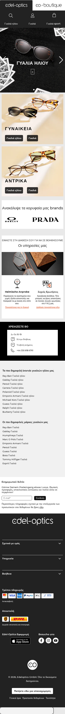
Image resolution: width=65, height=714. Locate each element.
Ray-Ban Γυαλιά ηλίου (13, 375)
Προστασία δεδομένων (33, 698)
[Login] (32, 16)
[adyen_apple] (37, 595)
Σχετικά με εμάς (11, 543)
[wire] (47, 595)
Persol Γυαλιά (9, 447)
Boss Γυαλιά (8, 455)
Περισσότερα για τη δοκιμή (17, 307)
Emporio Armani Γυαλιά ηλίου (18, 395)
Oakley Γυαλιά (10, 431)
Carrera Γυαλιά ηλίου (13, 387)
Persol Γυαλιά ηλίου (12, 383)
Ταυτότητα (51, 698)
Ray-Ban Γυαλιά (10, 427)
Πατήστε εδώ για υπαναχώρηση (32, 691)
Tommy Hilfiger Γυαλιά (14, 459)
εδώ (41, 507)
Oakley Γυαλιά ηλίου (12, 379)
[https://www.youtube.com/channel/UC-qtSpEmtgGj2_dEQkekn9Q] (55, 641)
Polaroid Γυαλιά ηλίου (13, 391)
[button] (16, 5)
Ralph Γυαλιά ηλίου (12, 407)
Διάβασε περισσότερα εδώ (48, 307)
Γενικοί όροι (15, 698)
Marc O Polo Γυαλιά (12, 439)
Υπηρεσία (8, 558)
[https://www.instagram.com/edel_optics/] (48, 641)
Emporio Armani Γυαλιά (15, 443)
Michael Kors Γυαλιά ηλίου (16, 399)
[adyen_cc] (4, 595)
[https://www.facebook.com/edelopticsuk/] (41, 641)
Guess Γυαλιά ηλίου (12, 403)
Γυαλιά (32, 23)
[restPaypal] (28, 595)
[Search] (11, 16)
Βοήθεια (7, 573)
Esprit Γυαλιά (9, 463)
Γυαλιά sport (53, 23)
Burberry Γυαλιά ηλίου (13, 411)
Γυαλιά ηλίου (11, 23)
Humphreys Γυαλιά (12, 435)
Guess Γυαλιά (9, 451)
